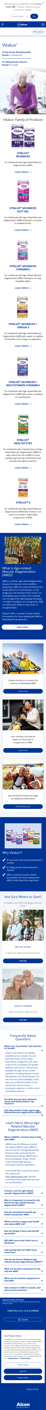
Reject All (23, 1371)
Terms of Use (32, 1389)
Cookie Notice (13, 1358)
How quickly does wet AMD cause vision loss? (20, 1251)
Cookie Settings (23, 1365)
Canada (24, 1319)
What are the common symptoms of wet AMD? (21, 1279)
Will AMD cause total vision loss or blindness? (21, 1241)
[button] (19, 16)
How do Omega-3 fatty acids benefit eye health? (21, 1232)
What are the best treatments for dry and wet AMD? (22, 1270)
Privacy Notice (26, 1358)
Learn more (22, 627)
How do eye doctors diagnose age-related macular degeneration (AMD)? (22, 1260)
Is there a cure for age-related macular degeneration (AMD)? (18, 1192)
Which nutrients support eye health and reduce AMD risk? (21, 1222)
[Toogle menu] (43, 24)
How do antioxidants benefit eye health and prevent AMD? (20, 1213)
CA (2, 24)
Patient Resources (23, 806)
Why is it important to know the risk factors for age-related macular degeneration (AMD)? (22, 1202)
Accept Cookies (23, 1377)
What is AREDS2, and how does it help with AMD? (22, 1138)
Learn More (22, 172)
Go (34, 16)
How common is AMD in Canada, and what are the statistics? (22, 1288)
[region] (23, 1356)
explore (39, 31)
